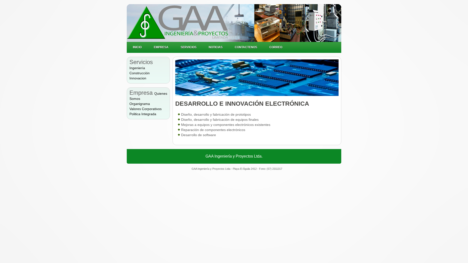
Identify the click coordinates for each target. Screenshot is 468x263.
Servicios (188, 47)
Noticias (216, 47)
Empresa (161, 47)
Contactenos (246, 47)
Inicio (137, 47)
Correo (275, 47)
